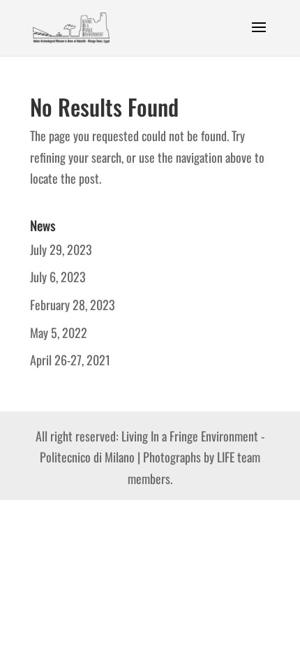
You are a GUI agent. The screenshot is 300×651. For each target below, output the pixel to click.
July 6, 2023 (58, 277)
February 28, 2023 (72, 304)
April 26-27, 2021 (70, 360)
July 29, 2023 (61, 249)
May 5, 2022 (58, 332)
